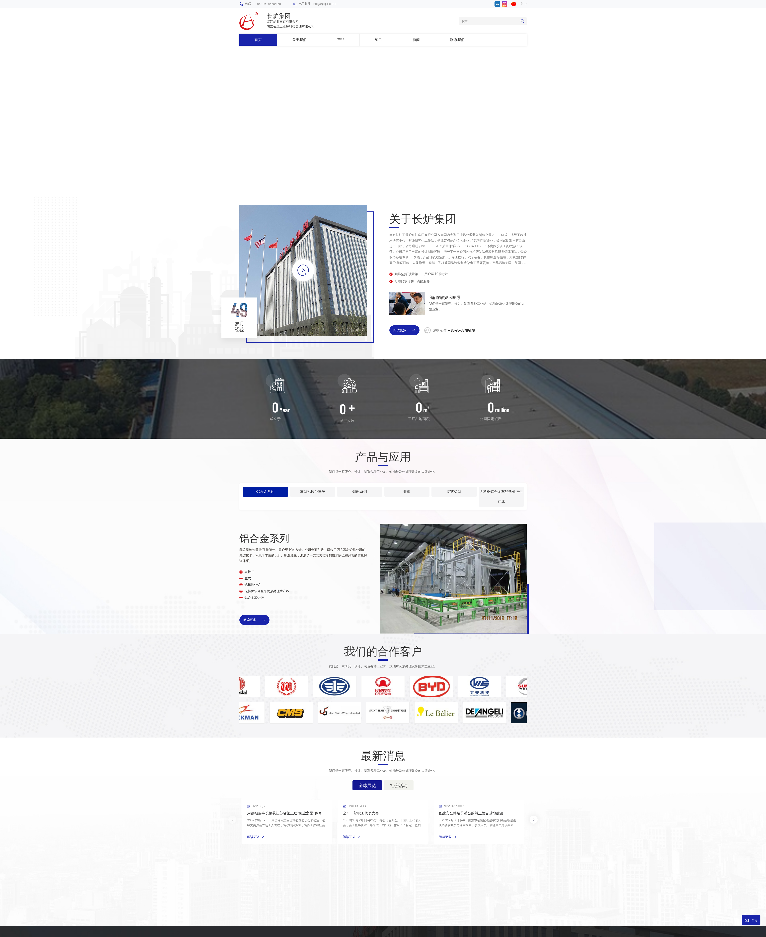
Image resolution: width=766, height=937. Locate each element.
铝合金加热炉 (254, 597)
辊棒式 (249, 572)
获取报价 (396, 129)
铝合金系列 (264, 537)
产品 (340, 40)
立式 (248, 578)
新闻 (416, 40)
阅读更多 (360, 129)
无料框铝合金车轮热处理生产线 (267, 591)
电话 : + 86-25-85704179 (263, 3)
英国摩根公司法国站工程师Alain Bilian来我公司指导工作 (573, 816)
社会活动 (399, 785)
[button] (9, 115)
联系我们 (457, 40)
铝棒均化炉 (253, 584)
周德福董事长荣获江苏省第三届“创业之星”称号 (284, 813)
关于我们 (299, 40)
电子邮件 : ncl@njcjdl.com (317, 3)
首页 (258, 40)
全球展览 (367, 785)
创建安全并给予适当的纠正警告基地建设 (471, 813)
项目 (378, 40)
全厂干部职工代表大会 (361, 813)
